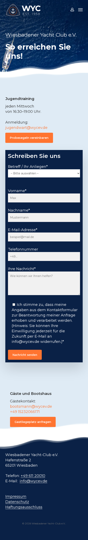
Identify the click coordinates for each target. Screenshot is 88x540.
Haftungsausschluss (23, 507)
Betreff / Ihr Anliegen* (28, 166)
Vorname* (17, 191)
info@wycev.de (33, 481)
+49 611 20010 (33, 476)
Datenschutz (17, 502)
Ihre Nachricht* (22, 269)
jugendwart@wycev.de (26, 127)
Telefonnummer (23, 249)
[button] (80, 10)
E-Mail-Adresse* (22, 230)
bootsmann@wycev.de (31, 406)
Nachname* (19, 210)
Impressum (15, 496)
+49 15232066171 (25, 412)
